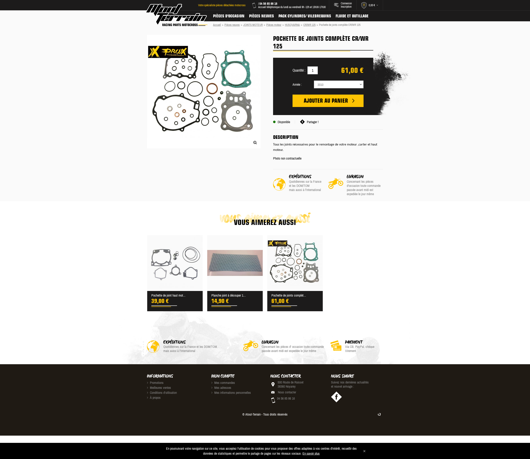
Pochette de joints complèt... (288, 295)
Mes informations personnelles (232, 392)
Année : (297, 84)
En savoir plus (311, 453)
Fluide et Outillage (352, 15)
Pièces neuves (261, 15)
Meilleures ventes (160, 387)
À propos (155, 397)
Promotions (156, 383)
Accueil (217, 24)
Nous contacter (287, 392)
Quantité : (299, 70)
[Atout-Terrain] (176, 15)
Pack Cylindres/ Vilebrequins (304, 15)
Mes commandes (224, 383)
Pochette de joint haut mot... (168, 295)
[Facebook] (336, 397)
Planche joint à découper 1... (228, 295)
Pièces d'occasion (229, 15)
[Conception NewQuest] (379, 414)
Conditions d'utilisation (163, 392)
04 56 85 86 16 (268, 3)
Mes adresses (222, 387)
